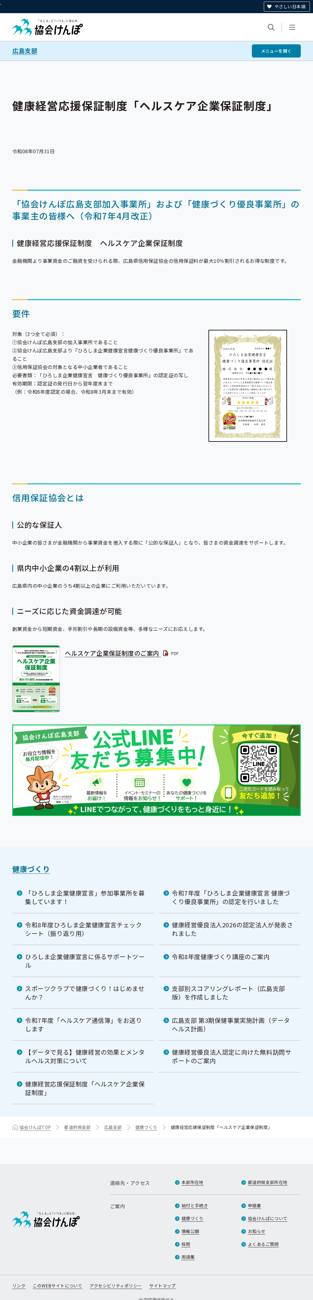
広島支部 (24, 51)
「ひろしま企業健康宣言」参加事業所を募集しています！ (85, 897)
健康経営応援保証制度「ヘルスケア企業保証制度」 (85, 1088)
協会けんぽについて (268, 1218)
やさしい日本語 (289, 6)
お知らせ (257, 1231)
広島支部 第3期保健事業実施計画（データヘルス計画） (231, 1024)
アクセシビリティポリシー (116, 1286)
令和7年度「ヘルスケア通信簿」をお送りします (83, 1024)
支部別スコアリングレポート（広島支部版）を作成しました (228, 992)
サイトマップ (162, 1286)
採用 (186, 1244)
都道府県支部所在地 (268, 1182)
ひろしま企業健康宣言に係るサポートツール (85, 961)
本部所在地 (193, 1182)
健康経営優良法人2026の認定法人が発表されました (232, 929)
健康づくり (31, 868)
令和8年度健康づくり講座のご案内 (221, 956)
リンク (18, 1286)
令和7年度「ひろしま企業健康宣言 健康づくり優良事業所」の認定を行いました (231, 897)
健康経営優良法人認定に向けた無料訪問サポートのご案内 (231, 1056)
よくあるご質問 (263, 1244)
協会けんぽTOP (35, 1127)
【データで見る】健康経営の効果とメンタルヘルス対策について (85, 1056)
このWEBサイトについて (57, 1286)
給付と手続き (195, 1205)
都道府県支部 (77, 1127)
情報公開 (190, 1231)
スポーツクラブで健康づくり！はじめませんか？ (84, 992)
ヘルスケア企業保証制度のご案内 (122, 653)
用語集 (188, 1257)
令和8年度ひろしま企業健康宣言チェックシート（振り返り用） (83, 929)
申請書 (254, 1205)
